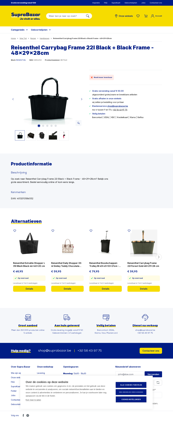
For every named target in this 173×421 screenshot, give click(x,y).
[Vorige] (13, 99)
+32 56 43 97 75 (120, 110)
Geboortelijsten (131, 3)
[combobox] (65, 16)
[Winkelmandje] (145, 16)
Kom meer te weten (33, 400)
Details (29, 288)
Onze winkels (17, 377)
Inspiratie (96, 3)
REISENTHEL (21, 60)
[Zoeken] (87, 16)
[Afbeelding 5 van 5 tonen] (56, 126)
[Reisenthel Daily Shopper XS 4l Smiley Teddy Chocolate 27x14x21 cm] (67, 243)
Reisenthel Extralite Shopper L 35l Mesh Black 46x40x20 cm (29, 264)
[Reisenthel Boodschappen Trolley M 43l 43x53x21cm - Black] (105, 243)
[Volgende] (82, 99)
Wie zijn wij (16, 373)
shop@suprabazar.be (117, 106)
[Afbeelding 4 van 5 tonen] (51, 126)
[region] (47, 105)
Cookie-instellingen (131, 399)
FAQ (105, 3)
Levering (41, 373)
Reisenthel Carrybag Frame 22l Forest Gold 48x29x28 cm (143, 264)
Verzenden (153, 374)
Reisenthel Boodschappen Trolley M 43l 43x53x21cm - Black (104, 264)
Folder (14, 391)
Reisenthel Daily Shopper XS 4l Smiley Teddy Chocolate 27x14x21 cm (66, 264)
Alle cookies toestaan (131, 385)
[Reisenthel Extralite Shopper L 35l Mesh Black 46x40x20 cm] (29, 243)
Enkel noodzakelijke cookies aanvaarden (131, 392)
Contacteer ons (156, 3)
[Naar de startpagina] (25, 16)
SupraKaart (116, 3)
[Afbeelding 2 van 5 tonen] (43, 126)
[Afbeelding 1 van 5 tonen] (39, 126)
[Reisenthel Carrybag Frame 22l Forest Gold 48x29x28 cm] (143, 243)
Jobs (143, 3)
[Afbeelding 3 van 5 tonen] (47, 126)
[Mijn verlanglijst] (138, 16)
